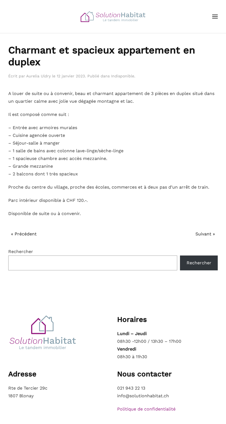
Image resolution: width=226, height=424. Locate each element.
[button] (215, 16)
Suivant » (205, 234)
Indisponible (122, 76)
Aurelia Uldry (38, 76)
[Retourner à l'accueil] (113, 16)
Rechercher (20, 251)
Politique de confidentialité (146, 409)
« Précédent (24, 234)
